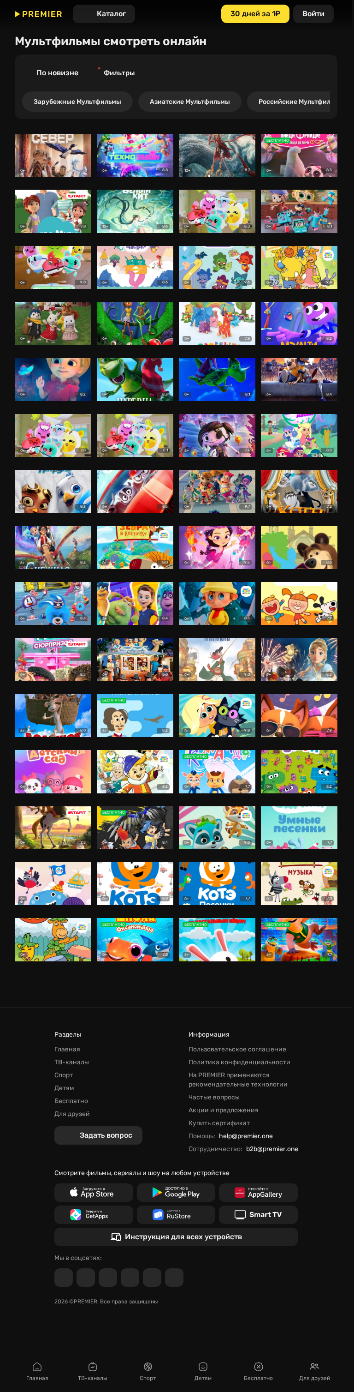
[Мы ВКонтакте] (86, 1277)
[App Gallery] (258, 1192)
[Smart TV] (258, 1215)
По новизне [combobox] (57, 72)
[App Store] (93, 1192)
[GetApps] (93, 1215)
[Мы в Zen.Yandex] (130, 1277)
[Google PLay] (176, 1192)
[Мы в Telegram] (63, 1277)
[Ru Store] (176, 1215)
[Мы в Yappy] (174, 1277)
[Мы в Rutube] (152, 1277)
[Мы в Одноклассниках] (108, 1277)
